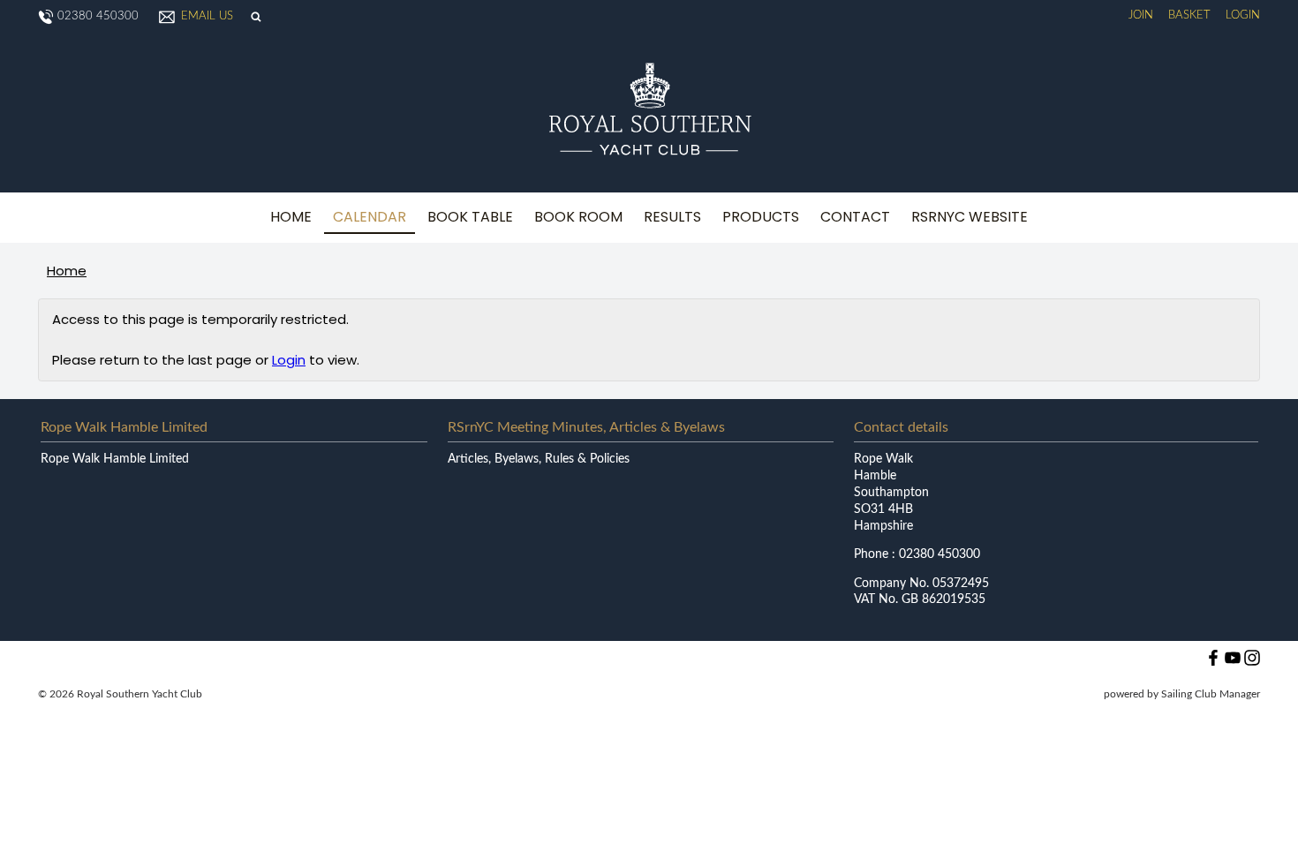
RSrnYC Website (969, 217)
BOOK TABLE (470, 217)
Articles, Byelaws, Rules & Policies (539, 459)
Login (1243, 15)
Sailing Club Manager (1210, 694)
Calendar (369, 217)
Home (291, 217)
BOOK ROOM (578, 217)
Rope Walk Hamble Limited (115, 459)
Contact (855, 217)
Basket (1189, 15)
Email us (207, 16)
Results (672, 217)
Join (1140, 15)
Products (760, 217)
